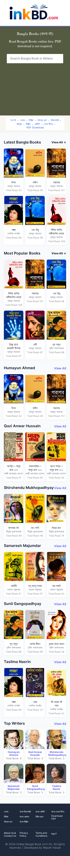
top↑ (54, 833)
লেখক (22, 120)
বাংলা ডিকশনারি (25, 811)
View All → (59, 142)
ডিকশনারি (55, 120)
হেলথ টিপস (48, 124)
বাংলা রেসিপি (40, 811)
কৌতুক (19, 124)
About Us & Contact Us (10, 834)
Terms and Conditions (41, 834)
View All (60, 368)
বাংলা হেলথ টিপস (57, 811)
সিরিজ (31, 120)
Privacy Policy (24, 834)
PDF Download (35, 127)
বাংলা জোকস (24, 816)
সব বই (13, 120)
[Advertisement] (35, 87)
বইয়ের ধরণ (42, 120)
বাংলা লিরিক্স (24, 821)
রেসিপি (37, 124)
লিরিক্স (28, 124)
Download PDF (56, 817)
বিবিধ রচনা (39, 816)
